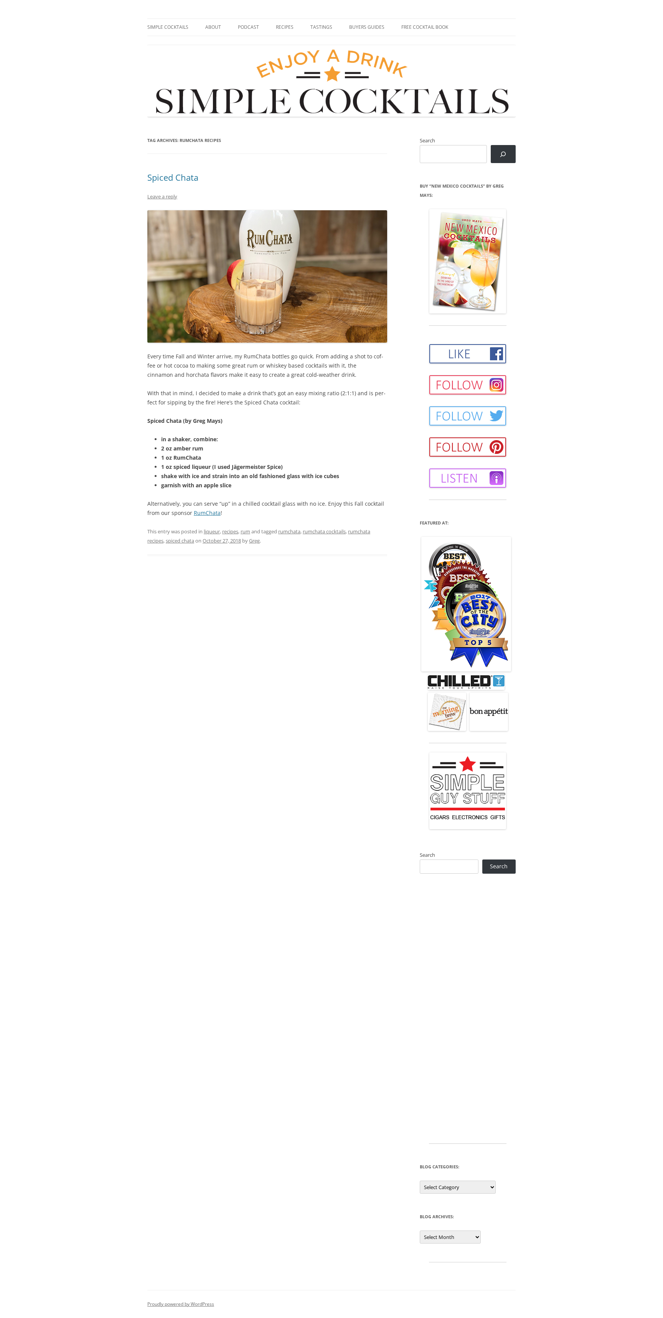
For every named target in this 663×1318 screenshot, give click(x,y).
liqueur (212, 531)
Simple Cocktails (167, 27)
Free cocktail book (424, 27)
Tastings (321, 27)
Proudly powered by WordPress (180, 1304)
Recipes (285, 27)
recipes (230, 531)
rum (245, 531)
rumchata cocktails (324, 531)
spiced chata (180, 540)
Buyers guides (366, 27)
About (213, 27)
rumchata (289, 531)
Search (427, 140)
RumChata (207, 512)
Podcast (248, 27)
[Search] (503, 154)
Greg (254, 540)
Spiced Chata (172, 177)
